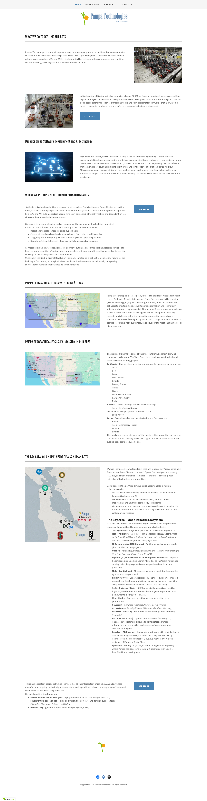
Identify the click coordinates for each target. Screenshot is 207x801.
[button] (127, 4)
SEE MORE (89, 116)
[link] (103, 18)
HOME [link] (78, 4)
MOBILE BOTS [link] (92, 4)
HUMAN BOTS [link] (111, 4)
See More (144, 209)
